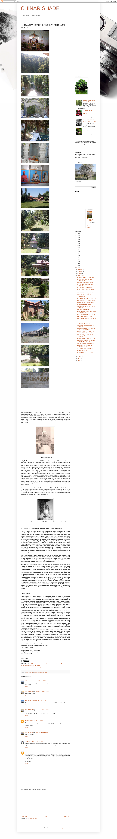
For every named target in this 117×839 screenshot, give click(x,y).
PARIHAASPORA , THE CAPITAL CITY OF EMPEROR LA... (86, 346)
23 (77, 239)
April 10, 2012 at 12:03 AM (36, 741)
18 (77, 249)
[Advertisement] (45, 803)
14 (77, 257)
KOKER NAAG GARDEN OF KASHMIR (86, 314)
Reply (26, 686)
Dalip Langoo (28, 681)
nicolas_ (61, 828)
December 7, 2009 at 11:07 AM (39, 700)
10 (77, 265)
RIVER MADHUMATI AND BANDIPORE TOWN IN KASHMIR (86, 312)
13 (77, 259)
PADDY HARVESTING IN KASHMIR (85, 302)
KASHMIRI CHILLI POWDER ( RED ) (85, 277)
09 (77, 267)
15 (77, 255)
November (80, 271)
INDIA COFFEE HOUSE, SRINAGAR (85, 293)
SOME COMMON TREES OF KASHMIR (89, 101)
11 (77, 263)
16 (77, 253)
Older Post (66, 816)
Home (45, 816)
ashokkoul (27, 741)
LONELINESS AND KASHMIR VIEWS (86, 300)
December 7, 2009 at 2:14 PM (42, 709)
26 (77, 233)
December (80, 269)
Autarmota (33, 663)
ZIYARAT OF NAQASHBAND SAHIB (85, 343)
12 (77, 261)
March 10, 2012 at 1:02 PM (42, 732)
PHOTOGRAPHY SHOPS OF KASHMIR (86, 298)
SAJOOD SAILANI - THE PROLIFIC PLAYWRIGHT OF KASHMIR (85, 332)
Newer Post (24, 816)
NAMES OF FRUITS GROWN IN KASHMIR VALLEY (88, 112)
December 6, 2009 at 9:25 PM (42, 691)
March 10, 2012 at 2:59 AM (36, 720)
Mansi (26, 752)
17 (77, 251)
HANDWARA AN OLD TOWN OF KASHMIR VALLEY (84, 280)
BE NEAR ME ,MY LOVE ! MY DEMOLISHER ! (84, 295)
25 (77, 235)
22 (77, 241)
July (79, 358)
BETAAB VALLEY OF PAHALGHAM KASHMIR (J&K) (85, 290)
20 (77, 245)
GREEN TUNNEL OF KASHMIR (84, 287)
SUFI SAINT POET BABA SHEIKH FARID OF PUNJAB (89, 120)
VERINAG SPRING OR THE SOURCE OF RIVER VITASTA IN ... (86, 322)
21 (77, 243)
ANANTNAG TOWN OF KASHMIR (85, 348)
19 (77, 247)
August (79, 356)
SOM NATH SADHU (82, 350)
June (79, 360)
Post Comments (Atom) (32, 818)
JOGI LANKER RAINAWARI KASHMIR (86, 338)
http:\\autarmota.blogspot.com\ (38, 667)
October (79, 273)
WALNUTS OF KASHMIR (83, 309)
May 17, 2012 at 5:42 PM (34, 752)
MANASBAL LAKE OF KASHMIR (85, 304)
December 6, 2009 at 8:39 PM (39, 681)
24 (77, 237)
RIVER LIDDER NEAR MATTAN (84, 316)
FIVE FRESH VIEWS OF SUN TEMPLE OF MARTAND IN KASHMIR (86, 341)
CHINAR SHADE (40, 8)
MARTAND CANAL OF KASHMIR (85, 282)
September (80, 275)
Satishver (27, 720)
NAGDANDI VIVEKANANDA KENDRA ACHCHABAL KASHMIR (86, 329)
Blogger (71, 828)
